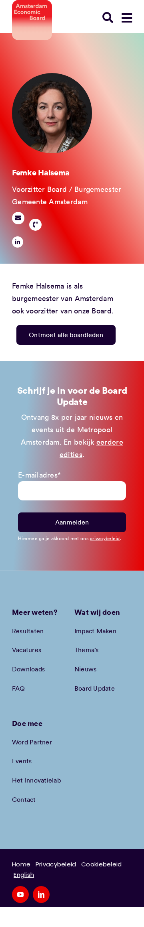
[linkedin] (17, 242)
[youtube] (20, 894)
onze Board (93, 310)
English (24, 874)
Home (21, 864)
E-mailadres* (39, 475)
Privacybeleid (56, 864)
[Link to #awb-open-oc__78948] (127, 18)
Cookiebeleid (101, 864)
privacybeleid (105, 538)
